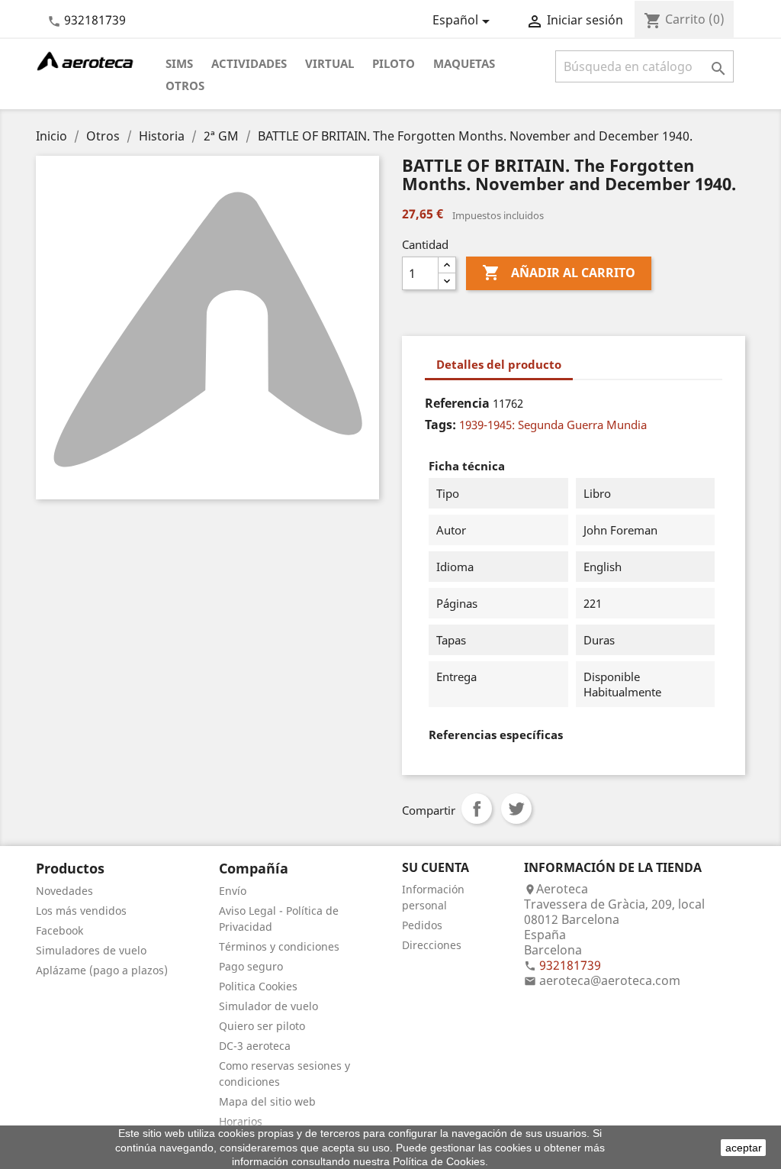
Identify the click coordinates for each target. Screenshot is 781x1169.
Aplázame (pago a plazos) (102, 970)
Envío (232, 890)
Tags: (440, 424)
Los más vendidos (81, 910)
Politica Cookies (258, 986)
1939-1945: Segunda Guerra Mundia (553, 424)
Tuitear (516, 808)
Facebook (59, 930)
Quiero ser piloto (262, 1026)
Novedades (64, 890)
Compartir (476, 808)
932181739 (95, 19)
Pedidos (422, 925)
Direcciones (431, 945)
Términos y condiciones (279, 946)
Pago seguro (251, 966)
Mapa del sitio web (267, 1101)
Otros (185, 85)
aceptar (743, 1148)
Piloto (393, 63)
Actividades (249, 63)
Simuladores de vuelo (91, 950)
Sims (179, 63)
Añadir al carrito (558, 272)
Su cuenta (435, 867)
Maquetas (464, 63)
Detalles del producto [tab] (498, 364)
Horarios (240, 1121)
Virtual (329, 63)
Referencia (457, 403)
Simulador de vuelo (268, 1006)
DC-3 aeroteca (255, 1045)
